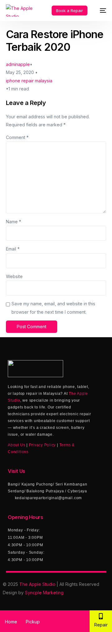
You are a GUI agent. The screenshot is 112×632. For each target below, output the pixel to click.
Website (14, 276)
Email (13, 248)
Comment (17, 137)
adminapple (18, 64)
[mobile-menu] (100, 10)
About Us (16, 445)
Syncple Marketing (44, 592)
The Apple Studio (37, 584)
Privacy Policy (42, 445)
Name (13, 221)
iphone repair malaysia (29, 80)
